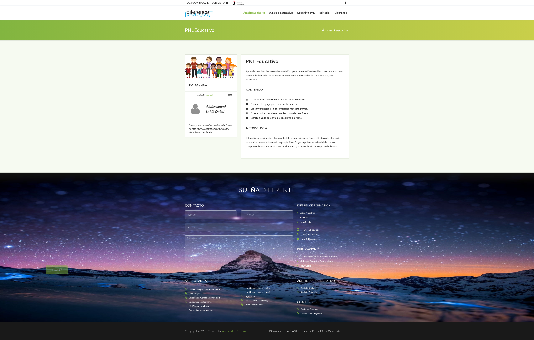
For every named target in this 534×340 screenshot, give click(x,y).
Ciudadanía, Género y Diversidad (204, 297)
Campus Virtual (196, 2)
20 (229, 95)
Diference (340, 12)
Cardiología (194, 293)
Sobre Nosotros (307, 212)
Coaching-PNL (306, 12)
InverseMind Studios (234, 331)
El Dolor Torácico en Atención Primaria (318, 256)
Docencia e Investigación (200, 310)
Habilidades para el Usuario (258, 292)
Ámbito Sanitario (254, 12)
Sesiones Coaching (310, 309)
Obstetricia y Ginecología (257, 300)
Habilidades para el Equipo (257, 288)
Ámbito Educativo (335, 30)
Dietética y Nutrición (199, 306)
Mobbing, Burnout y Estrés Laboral (316, 261)
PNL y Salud (305, 265)
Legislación (250, 296)
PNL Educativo (199, 30)
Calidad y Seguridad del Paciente (204, 289)
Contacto (218, 2)
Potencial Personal (254, 304)
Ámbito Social (307, 288)
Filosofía (304, 217)
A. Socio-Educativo (281, 12)
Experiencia (305, 222)
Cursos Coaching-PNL (311, 313)
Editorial (324, 12)
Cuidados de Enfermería (200, 301)
